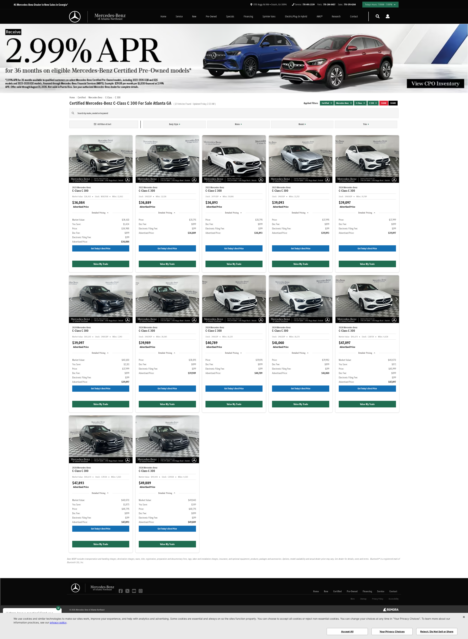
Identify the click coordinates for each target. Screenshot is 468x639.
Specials (230, 16)
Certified (337, 591)
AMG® (319, 16)
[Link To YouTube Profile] (134, 591)
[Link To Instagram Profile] (141, 591)
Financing (248, 16)
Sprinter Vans (269, 16)
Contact (354, 16)
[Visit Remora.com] (391, 610)
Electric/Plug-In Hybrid (296, 16)
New (194, 16)
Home (163, 16)
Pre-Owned (211, 16)
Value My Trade (100, 264)
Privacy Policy (377, 598)
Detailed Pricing (98, 212)
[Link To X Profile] (127, 591)
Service (179, 16)
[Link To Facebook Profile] (121, 591)
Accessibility (394, 598)
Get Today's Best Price (100, 248)
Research (336, 16)
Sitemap (363, 598)
